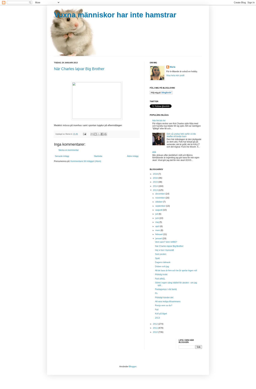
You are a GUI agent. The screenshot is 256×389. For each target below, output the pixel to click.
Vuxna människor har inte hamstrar (115, 15)
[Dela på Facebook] (102, 134)
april (157, 226)
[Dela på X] (98, 134)
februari (159, 234)
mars (158, 230)
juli (157, 214)
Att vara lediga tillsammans (167, 301)
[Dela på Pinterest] (105, 134)
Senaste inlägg (62, 156)
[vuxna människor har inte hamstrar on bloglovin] (161, 93)
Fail (156, 309)
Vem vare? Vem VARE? (166, 242)
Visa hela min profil (175, 75)
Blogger (132, 366)
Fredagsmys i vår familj (166, 289)
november (160, 198)
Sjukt (157, 258)
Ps (156, 293)
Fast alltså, (160, 278)
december (160, 194)
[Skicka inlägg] (84, 134)
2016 (155, 178)
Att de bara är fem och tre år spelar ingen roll (176, 270)
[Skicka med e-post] (92, 134)
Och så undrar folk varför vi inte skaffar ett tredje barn (181, 135)
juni (157, 218)
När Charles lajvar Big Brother (79, 69)
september (160, 206)
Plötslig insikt (161, 274)
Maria (172, 67)
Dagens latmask (162, 262)
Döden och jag (162, 266)
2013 (155, 190)
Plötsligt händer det (164, 297)
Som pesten (160, 254)
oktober (159, 202)
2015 (155, 182)
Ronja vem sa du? (163, 305)
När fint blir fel (158, 120)
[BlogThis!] (95, 134)
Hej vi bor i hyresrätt (164, 250)
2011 (155, 328)
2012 (155, 324)
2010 (155, 332)
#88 (154, 152)
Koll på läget (161, 313)
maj (157, 222)
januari (158, 238)
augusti (159, 210)
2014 (155, 186)
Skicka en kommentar (68, 150)
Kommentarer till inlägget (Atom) (86, 161)
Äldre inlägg (132, 156)
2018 (155, 174)
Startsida (98, 156)
